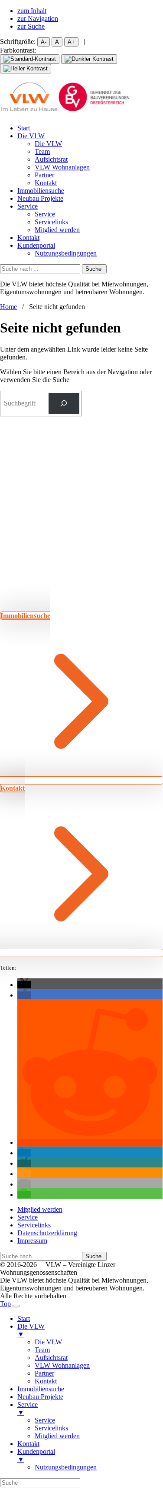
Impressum (32, 1240)
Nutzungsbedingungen (66, 253)
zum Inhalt (31, 10)
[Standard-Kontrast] (29, 59)
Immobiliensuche (40, 190)
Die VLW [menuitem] (31, 1330)
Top (5, 1303)
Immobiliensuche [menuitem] (40, 1389)
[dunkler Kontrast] (89, 59)
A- (43, 42)
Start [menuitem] (23, 1318)
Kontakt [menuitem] (46, 1381)
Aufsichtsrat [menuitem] (51, 1357)
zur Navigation (37, 18)
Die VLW (31, 136)
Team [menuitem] (42, 1349)
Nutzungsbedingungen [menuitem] (66, 1467)
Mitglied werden (57, 229)
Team (42, 151)
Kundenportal (36, 245)
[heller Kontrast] (25, 68)
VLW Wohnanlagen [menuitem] (62, 1365)
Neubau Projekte (40, 198)
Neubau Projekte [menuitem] (40, 1396)
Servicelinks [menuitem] (51, 1428)
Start (23, 128)
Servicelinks (51, 222)
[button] (24, 984)
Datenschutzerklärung (47, 1233)
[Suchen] (64, 403)
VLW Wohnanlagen (62, 167)
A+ (71, 42)
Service (27, 206)
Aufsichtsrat (51, 159)
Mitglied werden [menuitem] (57, 1435)
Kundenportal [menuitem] (36, 1455)
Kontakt (46, 182)
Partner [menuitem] (44, 1373)
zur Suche (31, 26)
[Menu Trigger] (16, 1306)
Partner (44, 175)
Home (8, 306)
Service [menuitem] (27, 1408)
